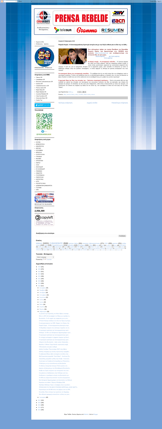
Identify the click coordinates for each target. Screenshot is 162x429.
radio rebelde (83, 249)
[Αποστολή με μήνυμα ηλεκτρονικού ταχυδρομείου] (78, 92)
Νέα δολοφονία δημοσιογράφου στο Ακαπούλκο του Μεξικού (55, 380)
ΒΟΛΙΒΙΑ (38, 158)
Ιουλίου (41, 299)
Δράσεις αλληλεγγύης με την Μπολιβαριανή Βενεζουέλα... (55, 368)
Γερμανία (76, 249)
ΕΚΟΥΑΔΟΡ (39, 167)
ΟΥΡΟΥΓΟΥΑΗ (40, 154)
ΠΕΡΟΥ (38, 163)
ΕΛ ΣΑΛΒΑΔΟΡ (40, 169)
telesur (39, 243)
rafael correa (87, 94)
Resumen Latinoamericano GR (44, 81)
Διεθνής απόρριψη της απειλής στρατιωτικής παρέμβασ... (54, 351)
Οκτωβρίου (42, 292)
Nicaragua (81, 245)
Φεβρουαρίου (43, 311)
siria (66, 247)
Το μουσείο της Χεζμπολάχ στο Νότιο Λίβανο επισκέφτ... (54, 313)
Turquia (62, 248)
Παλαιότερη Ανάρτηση (120, 103)
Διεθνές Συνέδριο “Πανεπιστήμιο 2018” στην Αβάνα (53, 349)
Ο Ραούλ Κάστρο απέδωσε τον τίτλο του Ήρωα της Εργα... (55, 320)
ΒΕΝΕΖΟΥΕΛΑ (40, 144)
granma (115, 243)
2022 (39, 276)
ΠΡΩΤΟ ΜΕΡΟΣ (100, 56)
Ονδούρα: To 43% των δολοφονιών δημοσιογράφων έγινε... (55, 332)
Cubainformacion (57, 245)
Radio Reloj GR (40, 90)
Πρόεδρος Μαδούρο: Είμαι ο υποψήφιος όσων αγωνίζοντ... (55, 385)
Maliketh (86, 414)
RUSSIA (116, 246)
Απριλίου (42, 306)
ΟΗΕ (78, 247)
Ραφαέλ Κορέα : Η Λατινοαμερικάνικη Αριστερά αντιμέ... (54, 325)
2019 (39, 283)
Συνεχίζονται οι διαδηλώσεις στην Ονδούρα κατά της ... (54, 373)
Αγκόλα (108, 249)
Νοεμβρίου (42, 290)
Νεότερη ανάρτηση (65, 103)
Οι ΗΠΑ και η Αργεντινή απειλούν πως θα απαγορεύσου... (55, 377)
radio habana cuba (67, 249)
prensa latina (73, 243)
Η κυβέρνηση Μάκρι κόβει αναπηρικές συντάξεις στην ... (54, 354)
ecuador (81, 94)
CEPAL (57, 248)
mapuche (85, 247)
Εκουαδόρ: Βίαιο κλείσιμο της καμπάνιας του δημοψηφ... (54, 392)
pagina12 (49, 247)
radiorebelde (58, 247)
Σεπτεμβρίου (43, 295)
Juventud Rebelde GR (42, 94)
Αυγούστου (42, 297)
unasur (93, 94)
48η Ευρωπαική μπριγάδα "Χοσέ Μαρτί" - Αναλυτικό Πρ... (55, 356)
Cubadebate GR (40, 79)
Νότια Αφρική (97, 249)
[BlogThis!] (80, 92)
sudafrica (86, 248)
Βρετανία (113, 249)
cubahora (57, 249)
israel (97, 245)
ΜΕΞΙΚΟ (38, 148)
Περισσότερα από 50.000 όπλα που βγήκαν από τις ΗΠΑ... (55, 389)
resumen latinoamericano (91, 243)
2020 (39, 281)
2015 (39, 405)
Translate (49, 259)
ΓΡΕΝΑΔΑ (39, 156)
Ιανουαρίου (42, 397)
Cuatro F (109, 245)
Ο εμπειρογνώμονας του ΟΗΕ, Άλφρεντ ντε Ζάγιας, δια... (54, 323)
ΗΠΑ (37, 189)
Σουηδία (103, 249)
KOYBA (38, 142)
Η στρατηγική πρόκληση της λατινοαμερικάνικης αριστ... (54, 330)
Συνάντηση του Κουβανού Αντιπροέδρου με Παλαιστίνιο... (54, 361)
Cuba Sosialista (107, 246)
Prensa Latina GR (41, 87)
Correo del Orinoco (119, 248)
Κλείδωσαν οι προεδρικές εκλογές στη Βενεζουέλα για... (54, 375)
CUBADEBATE (56, 243)
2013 (39, 409)
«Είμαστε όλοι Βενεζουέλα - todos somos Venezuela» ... (54, 342)
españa (72, 247)
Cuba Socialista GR (41, 96)
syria (67, 248)
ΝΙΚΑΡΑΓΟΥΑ (40, 146)
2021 (39, 278)
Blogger (96, 414)
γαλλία (90, 249)
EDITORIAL (123, 245)
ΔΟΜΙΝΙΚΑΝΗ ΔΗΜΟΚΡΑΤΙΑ (44, 185)
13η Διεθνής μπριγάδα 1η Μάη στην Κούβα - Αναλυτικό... (54, 358)
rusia (46, 245)
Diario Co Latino (95, 247)
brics (115, 245)
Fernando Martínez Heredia (97, 248)
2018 (39, 285)
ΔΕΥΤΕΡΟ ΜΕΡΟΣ (114, 56)
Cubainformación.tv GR (42, 85)
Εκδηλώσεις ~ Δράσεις (42, 44)
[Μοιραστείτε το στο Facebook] (83, 92)
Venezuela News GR (41, 98)
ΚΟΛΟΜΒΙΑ (39, 150)
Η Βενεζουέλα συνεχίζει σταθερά (48, 347)
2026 (39, 266)
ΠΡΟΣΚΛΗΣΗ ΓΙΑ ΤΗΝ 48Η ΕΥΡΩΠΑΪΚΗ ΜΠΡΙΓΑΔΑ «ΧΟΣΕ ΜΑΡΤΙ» (58, 387)
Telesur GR (39, 77)
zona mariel (109, 248)
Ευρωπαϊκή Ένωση (48, 248)
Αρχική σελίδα (92, 103)
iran (103, 245)
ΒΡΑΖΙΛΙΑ (39, 152)
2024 (39, 271)
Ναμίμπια (119, 249)
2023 (39, 274)
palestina (71, 245)
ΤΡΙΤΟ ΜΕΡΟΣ (108, 58)
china (91, 245)
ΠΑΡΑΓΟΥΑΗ (39, 177)
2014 (39, 407)
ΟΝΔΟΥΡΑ (39, 173)
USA (106, 243)
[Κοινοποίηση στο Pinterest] (85, 92)
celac (76, 94)
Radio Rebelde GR (41, 92)
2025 (39, 269)
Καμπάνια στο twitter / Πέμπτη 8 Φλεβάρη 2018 (52, 382)
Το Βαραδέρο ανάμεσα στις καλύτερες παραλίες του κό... (54, 328)
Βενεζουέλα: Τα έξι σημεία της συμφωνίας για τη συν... (54, 318)
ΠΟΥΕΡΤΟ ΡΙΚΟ (40, 183)
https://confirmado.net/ (101, 53)
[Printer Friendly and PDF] (43, 106)
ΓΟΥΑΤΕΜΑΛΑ (40, 175)
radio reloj (41, 247)
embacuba (38, 249)
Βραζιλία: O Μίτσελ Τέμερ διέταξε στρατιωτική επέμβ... (54, 344)
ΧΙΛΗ (37, 165)
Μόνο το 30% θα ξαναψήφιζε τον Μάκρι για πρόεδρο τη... (54, 316)
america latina (70, 94)
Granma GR (39, 83)
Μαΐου (41, 304)
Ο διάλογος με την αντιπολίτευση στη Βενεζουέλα (52, 363)
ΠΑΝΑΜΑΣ (39, 171)
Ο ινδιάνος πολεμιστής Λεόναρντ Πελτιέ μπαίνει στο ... (54, 366)
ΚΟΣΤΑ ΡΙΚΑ (39, 179)
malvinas (38, 248)
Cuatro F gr (39, 100)
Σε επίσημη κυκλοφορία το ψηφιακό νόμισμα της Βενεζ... (54, 337)
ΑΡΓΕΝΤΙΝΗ (39, 160)
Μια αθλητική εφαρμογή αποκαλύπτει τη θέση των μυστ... (54, 394)
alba (65, 94)
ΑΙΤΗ (37, 181)
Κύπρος (51, 249)
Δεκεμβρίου (42, 288)
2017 (39, 400)
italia (122, 246)
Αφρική (45, 249)
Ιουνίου (41, 302)
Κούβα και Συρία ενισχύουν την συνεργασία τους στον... (54, 370)
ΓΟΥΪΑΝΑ (38, 187)
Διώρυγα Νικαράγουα (76, 248)
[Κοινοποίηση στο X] (82, 92)
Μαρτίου (41, 309)
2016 (39, 402)
